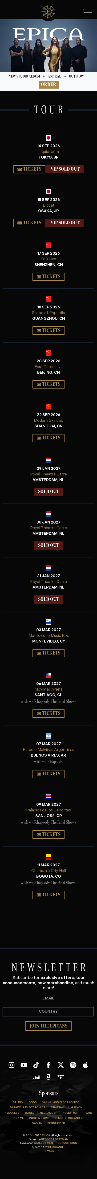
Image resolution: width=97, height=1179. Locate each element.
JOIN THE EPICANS (48, 1026)
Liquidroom (48, 152)
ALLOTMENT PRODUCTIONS (57, 1143)
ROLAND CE (76, 1118)
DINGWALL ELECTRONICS (27, 1107)
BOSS (33, 1102)
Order (48, 84)
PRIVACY (48, 1151)
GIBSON (76, 1107)
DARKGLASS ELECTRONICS (61, 1102)
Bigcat (48, 206)
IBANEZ (29, 1113)
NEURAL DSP (48, 1113)
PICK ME (18, 1118)
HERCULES (11, 1113)
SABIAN (37, 1123)
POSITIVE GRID (39, 1118)
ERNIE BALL (58, 1107)
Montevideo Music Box (48, 636)
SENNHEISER (56, 1123)
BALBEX (18, 1102)
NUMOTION (70, 1113)
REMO (59, 1118)
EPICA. (46, 1135)
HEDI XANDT (56, 1147)
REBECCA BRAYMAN (54, 1139)
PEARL (88, 1113)
